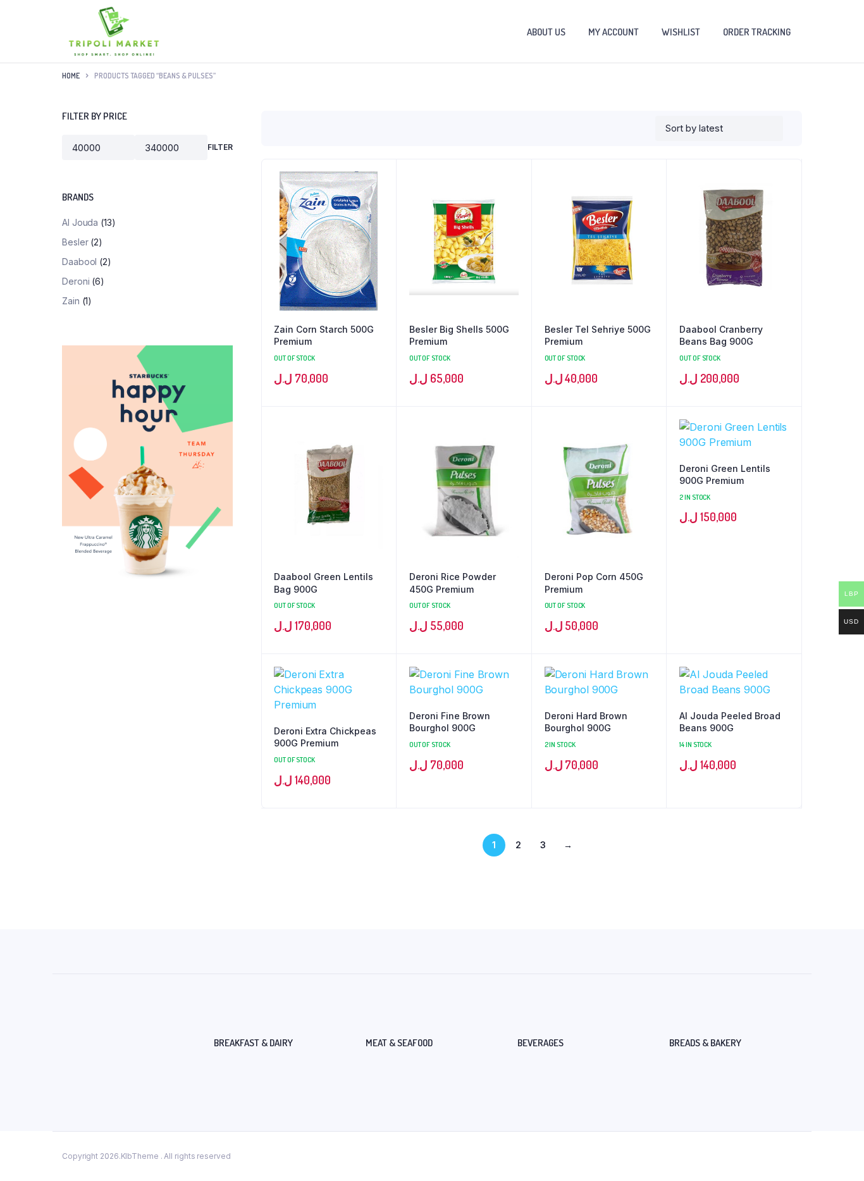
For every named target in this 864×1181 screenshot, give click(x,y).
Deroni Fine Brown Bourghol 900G (449, 722)
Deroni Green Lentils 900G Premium (724, 474)
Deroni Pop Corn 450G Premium (594, 583)
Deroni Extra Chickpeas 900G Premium (325, 737)
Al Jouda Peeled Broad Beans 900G (730, 722)
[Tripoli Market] (114, 31)
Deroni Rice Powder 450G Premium (452, 583)
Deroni (75, 281)
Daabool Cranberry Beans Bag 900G (721, 335)
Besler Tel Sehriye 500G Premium (598, 335)
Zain (71, 300)
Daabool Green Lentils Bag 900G (323, 583)
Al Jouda (80, 222)
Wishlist (681, 32)
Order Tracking (757, 32)
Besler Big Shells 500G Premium (459, 335)
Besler (75, 242)
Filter (220, 147)
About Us (546, 32)
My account (613, 32)
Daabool (79, 261)
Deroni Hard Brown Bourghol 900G (586, 722)
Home (71, 75)
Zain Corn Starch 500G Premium (324, 335)
